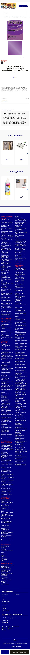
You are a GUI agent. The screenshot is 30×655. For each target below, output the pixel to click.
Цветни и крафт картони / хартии (7, 465)
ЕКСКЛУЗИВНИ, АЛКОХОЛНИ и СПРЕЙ (6, 494)
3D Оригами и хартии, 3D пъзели (7, 510)
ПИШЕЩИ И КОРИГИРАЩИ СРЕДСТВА (4, 577)
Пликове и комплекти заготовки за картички (6, 459)
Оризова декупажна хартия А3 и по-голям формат (6, 347)
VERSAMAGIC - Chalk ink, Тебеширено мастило (7, 475)
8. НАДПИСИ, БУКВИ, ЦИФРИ (20, 401)
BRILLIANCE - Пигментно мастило (7, 478)
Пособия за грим (5, 525)
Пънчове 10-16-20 (19, 444)
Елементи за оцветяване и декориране (7, 536)
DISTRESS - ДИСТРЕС (6, 483)
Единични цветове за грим (6, 523)
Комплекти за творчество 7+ (7, 541)
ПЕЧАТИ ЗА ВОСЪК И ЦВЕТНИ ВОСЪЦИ (20, 460)
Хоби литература (5, 420)
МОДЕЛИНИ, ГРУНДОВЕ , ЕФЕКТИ (7, 284)
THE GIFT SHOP (5, 545)
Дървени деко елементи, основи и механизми (6, 409)
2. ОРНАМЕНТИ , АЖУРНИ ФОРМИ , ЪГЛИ (21, 383)
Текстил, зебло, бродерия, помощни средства (7, 412)
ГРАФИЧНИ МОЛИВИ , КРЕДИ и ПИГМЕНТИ (20, 269)
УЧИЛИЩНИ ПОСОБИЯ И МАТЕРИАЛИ (7, 566)
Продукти (3, 556)
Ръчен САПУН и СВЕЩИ (7, 512)
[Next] (27, 153)
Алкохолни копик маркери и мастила (21, 305)
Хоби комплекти (5, 505)
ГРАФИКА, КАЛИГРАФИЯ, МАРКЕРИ (19, 265)
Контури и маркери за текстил (6, 301)
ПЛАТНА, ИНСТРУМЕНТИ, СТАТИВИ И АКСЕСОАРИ (21, 218)
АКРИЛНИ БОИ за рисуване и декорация (6, 249)
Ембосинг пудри (19, 414)
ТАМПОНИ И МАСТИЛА (21, 463)
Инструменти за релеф (20, 418)
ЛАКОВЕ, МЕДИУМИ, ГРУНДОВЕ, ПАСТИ (20, 249)
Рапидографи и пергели (20, 332)
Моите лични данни (16, 646)
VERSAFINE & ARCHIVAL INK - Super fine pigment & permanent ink (7, 486)
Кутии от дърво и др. (6, 401)
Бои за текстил (4, 299)
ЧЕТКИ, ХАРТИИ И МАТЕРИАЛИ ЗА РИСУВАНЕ (6, 320)
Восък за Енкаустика (6, 371)
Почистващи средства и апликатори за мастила (20, 465)
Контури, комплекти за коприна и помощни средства (6, 294)
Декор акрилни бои (5, 277)
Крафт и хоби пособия (20, 430)
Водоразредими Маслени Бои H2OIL (7, 232)
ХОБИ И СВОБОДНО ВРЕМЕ (6, 501)
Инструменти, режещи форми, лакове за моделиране (6, 395)
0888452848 (5, 622)
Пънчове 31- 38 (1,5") (20, 447)
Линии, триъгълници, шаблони (20, 335)
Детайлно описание (8, 110)
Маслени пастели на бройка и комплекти (19, 288)
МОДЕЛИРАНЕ (19, 17)
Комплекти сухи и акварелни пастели (19, 291)
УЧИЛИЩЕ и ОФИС (7, 563)
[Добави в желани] (5, 652)
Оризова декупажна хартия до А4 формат (6, 350)
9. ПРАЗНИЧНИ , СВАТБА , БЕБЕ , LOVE (21, 404)
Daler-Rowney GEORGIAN (7, 222)
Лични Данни (5, 610)
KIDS (2, 555)
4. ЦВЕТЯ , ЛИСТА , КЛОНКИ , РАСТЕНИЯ (20, 389)
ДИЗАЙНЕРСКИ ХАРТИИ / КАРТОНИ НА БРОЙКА (7, 449)
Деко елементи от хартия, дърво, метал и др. (21, 368)
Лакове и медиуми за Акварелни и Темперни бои (20, 258)
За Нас (3, 597)
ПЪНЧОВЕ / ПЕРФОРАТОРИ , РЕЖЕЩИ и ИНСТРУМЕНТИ (19, 425)
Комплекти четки (5, 335)
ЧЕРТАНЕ (17, 331)
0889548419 (24, 6)
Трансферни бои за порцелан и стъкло (5, 315)
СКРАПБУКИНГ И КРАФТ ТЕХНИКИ (6, 441)
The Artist (3, 547)
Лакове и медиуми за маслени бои (20, 252)
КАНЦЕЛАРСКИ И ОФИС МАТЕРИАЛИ (7, 574)
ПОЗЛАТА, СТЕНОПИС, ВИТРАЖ (6, 422)
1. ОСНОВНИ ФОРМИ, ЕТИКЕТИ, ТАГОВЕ (20, 380)
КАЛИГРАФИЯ (18, 320)
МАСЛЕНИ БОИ (5, 219)
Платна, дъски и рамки (20, 220)
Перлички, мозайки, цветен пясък (19, 359)
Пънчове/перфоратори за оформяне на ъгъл (20, 442)
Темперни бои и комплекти (5, 273)
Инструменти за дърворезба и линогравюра (7, 433)
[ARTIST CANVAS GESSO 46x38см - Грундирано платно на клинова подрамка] (21, 184)
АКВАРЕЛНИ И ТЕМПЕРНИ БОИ (5, 254)
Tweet (22, 57)
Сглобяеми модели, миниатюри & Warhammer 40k (7, 515)
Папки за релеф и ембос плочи (20, 421)
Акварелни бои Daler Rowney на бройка (6, 263)
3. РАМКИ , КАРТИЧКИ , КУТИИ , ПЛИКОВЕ (21, 386)
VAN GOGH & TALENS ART (6, 229)
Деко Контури (4, 282)
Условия (17, 594)
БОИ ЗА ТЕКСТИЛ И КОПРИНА (6, 290)
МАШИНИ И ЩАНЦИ (20, 370)
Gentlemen (3, 553)
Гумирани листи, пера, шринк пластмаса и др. (6, 418)
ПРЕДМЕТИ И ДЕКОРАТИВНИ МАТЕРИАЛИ (5, 399)
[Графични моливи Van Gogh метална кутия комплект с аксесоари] (8, 145)
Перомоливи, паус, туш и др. (7, 338)
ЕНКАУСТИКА (4, 366)
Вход (3, 599)
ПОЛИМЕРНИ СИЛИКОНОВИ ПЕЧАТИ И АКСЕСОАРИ (21, 457)
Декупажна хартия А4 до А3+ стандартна (7, 353)
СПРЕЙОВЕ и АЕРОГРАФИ (4, 287)
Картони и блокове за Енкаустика (6, 373)
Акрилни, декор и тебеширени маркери (20, 319)
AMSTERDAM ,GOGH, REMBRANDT (6, 246)
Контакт (4, 606)
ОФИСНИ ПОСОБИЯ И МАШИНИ (6, 580)
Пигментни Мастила (6, 491)
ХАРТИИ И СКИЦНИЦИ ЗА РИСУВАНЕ (20, 229)
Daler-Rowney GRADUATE (7, 224)
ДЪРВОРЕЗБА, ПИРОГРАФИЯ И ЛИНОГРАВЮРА (5, 430)
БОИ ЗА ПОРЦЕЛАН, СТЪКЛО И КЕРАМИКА (6, 307)
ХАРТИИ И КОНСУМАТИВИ (5, 583)
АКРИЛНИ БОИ (5, 234)
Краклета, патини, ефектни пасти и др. (5, 360)
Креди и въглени (19, 272)
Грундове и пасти (19, 261)
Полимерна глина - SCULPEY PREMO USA (6, 389)
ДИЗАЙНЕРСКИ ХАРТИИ (7, 444)
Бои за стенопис (5, 424)
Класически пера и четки (21, 323)
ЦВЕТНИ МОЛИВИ (19, 278)
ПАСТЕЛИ (17, 286)
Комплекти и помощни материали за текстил (6, 304)
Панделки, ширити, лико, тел (21, 365)
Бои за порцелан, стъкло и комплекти (7, 309)
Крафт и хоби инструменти (18, 433)
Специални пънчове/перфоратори (20, 439)
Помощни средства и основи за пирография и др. (6, 437)
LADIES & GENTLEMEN (7, 550)
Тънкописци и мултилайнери (18, 302)
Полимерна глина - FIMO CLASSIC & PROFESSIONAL (7, 382)
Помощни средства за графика (20, 275)
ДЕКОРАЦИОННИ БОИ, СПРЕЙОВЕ (6, 276)
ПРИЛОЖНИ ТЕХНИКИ (9, 17)
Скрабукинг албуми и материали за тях (20, 353)
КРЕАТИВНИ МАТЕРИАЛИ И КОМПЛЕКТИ (5, 530)
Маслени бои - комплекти (7, 220)
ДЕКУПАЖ (3, 344)
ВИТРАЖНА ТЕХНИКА (6, 427)
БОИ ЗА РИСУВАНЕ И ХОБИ (7, 217)
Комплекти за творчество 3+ (7, 538)
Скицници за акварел (20, 239)
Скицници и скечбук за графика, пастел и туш (20, 242)
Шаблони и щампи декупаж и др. (5, 365)
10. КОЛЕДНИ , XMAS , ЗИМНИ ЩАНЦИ (20, 407)
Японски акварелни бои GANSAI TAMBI (6, 260)
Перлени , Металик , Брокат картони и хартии (7, 462)
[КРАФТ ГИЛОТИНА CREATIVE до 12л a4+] (21, 146)
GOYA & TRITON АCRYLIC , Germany (6, 243)
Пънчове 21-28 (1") (19, 446)
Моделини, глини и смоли (7, 376)
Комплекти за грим (5, 526)
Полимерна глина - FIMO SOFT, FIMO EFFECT (7, 386)
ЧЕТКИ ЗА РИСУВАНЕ (6, 323)
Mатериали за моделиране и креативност (7, 533)
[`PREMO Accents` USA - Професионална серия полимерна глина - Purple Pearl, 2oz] (15, 39)
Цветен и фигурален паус (21, 343)
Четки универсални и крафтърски (6, 330)
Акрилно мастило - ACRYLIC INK (5, 252)
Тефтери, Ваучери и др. (6, 560)
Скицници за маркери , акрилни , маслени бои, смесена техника (20, 245)
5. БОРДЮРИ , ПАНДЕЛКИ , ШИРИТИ (20, 392)
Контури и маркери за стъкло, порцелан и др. (6, 312)
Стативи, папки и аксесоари (19, 226)
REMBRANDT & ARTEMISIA (5, 226)
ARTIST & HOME (5, 546)
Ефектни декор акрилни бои (6, 280)
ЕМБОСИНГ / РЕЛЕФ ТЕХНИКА (20, 410)
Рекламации (5, 594)
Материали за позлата (6, 426)
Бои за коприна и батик (6, 291)
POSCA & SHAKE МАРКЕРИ (19, 308)
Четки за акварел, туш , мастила (6, 325)
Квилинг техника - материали (5, 519)
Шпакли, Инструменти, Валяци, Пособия (20, 223)
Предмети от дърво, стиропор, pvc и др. (5, 404)
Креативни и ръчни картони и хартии (19, 338)
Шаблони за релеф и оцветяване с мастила (20, 416)
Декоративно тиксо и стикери (20, 362)
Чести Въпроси (6, 601)
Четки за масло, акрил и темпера (6, 328)
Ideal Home (3, 549)
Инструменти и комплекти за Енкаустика (7, 369)
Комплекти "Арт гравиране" (5, 508)
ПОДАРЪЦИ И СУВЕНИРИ (4, 559)
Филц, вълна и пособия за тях (7, 415)
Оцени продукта (4, 100)
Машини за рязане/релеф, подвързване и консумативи (21, 373)
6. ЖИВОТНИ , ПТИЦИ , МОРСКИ (21, 395)
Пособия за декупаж (5, 362)
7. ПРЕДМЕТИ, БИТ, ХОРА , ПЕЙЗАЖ (20, 398)
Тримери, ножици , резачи (21, 428)
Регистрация (5, 603)
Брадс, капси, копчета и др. (20, 350)
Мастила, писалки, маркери (19, 329)
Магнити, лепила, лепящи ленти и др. (21, 347)
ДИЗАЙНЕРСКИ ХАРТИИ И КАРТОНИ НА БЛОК (7, 446)
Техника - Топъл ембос (20, 412)
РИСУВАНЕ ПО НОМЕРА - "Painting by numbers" (7, 503)
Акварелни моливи (19, 283)
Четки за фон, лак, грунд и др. (7, 333)
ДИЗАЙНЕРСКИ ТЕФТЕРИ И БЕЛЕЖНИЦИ (5, 452)
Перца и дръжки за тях (20, 322)
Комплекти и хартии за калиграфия (20, 326)
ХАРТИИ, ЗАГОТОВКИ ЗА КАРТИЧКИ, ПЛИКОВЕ (6, 456)
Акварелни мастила (5, 269)
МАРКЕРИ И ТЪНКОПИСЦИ (18, 300)
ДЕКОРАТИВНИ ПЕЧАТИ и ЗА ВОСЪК (21, 452)
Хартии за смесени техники (19, 236)
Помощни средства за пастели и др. (20, 297)
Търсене (4, 608)
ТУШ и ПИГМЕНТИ (19, 277)
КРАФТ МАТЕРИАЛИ (20, 345)
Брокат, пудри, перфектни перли (21, 356)
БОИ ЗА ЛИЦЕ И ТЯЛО (6, 521)
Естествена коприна (5, 297)
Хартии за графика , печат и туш (21, 233)
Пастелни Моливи (19, 284)
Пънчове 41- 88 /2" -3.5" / (21, 449)
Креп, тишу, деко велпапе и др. (21, 341)
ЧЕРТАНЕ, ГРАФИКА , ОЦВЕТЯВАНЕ (6, 571)
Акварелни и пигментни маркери (20, 316)
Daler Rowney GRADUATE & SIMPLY (7, 240)
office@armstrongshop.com (8, 617)
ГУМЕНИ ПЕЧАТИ (19, 454)
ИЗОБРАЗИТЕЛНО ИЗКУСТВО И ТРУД (6, 568)
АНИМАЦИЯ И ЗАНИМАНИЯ (5, 497)
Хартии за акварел (19, 230)
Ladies (2, 552)
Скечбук (17, 238)
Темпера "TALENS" (5, 270)
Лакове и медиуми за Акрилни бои (20, 254)
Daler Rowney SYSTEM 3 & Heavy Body (7, 237)
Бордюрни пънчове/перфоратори (19, 436)
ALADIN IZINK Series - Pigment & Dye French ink (7, 489)
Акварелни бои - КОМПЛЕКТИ (5, 257)
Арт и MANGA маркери (20, 313)
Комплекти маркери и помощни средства (20, 311)
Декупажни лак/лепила (6, 358)
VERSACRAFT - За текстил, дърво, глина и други (6, 471)
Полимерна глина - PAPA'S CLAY (5, 379)
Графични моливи (19, 271)
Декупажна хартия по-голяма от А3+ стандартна (7, 356)
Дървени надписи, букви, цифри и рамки (7, 407)
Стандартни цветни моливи (19, 281)
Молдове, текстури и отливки (6, 391)
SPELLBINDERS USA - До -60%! (21, 377)
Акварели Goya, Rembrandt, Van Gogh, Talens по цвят (6, 266)
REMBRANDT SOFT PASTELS (19, 294)
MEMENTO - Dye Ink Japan (6, 468)
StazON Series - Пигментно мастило (7, 481)
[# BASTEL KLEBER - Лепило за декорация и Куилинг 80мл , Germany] (8, 186)
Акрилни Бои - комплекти (7, 235)
